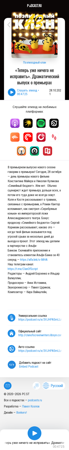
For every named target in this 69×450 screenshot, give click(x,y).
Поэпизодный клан (34, 62)
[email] (8, 386)
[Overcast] (21, 151)
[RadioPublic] (47, 151)
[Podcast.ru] (34, 5)
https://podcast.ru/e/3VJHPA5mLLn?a (41, 351)
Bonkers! (21, 412)
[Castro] (34, 151)
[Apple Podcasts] (15, 123)
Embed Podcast (28, 366)
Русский (57, 385)
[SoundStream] (54, 137)
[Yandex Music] (28, 123)
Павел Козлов (30, 406)
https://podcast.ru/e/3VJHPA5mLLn (40, 319)
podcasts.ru (35, 400)
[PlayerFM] (41, 137)
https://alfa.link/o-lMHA (34, 259)
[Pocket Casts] (28, 137)
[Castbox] (15, 137)
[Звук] (54, 123)
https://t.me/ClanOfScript (23, 269)
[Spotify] (41, 123)
